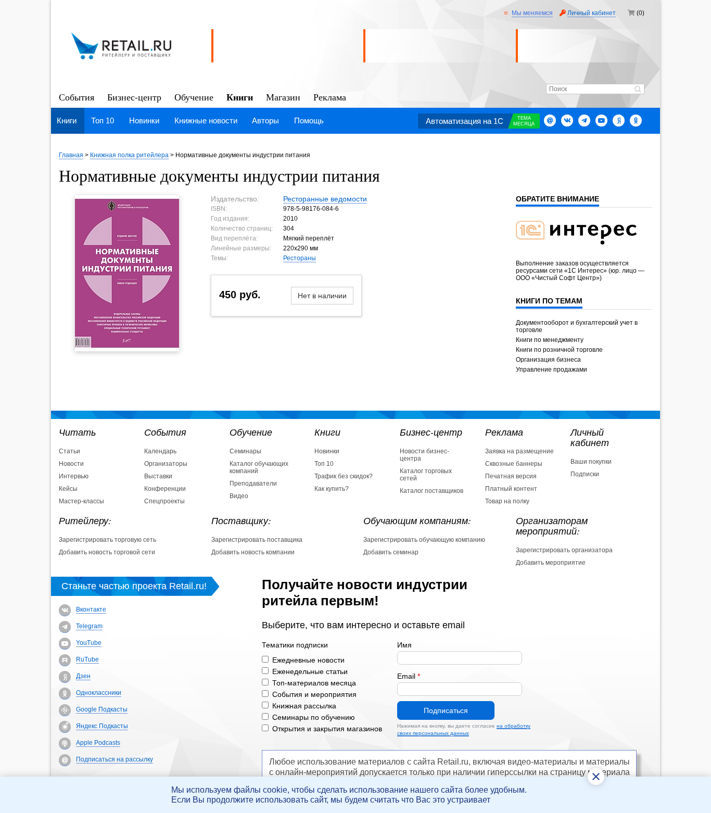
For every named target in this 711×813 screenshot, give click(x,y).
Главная (71, 155)
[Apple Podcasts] (65, 744)
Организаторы (165, 463)
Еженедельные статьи (310, 671)
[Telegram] (584, 120)
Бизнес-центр (134, 97)
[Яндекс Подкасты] (65, 727)
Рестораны (299, 258)
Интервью (73, 476)
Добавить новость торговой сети (107, 552)
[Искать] (637, 90)
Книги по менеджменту (549, 340)
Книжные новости (205, 120)
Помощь (309, 120)
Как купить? (331, 488)
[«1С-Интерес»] (583, 251)
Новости (71, 463)
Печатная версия (511, 476)
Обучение (193, 97)
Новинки (144, 120)
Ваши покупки (591, 461)
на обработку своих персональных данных (463, 729)
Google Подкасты (102, 709)
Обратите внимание (557, 199)
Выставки (158, 476)
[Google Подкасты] (65, 710)
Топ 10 (102, 120)
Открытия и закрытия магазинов (327, 729)
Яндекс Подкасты (102, 726)
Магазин (283, 97)
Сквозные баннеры (513, 463)
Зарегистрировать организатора (564, 550)
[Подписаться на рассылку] (550, 120)
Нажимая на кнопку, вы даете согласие (463, 729)
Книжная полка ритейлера (129, 155)
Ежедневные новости (308, 660)
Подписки (584, 474)
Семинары (245, 451)
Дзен (83, 676)
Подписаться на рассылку (114, 759)
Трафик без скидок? (343, 476)
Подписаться (446, 710)
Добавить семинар (390, 552)
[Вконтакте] (567, 120)
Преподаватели (253, 483)
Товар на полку (507, 501)
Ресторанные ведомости (325, 199)
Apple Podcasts (98, 742)
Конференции (165, 488)
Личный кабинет (591, 13)
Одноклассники (98, 692)
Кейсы (68, 488)
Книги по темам (549, 301)
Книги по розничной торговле (559, 349)
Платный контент (511, 488)
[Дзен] (65, 677)
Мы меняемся (532, 13)
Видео (239, 496)
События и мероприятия (314, 694)
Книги (239, 96)
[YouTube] (65, 644)
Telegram (89, 626)
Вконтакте (91, 609)
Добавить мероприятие (551, 562)
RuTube (87, 659)
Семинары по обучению (313, 717)
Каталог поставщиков (431, 490)
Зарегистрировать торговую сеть (107, 539)
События (76, 97)
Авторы (265, 120)
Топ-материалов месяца (314, 683)
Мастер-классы (81, 501)
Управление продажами (551, 369)
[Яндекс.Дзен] (619, 120)
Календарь (160, 451)
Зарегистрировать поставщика (256, 539)
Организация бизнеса (548, 359)
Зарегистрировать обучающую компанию (424, 539)
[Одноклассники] (636, 120)
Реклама (329, 97)
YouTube (88, 642)
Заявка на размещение (519, 451)
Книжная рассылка (304, 706)
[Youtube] (601, 120)
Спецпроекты (164, 501)
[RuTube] (65, 660)
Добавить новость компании (253, 552)
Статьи (69, 451)
